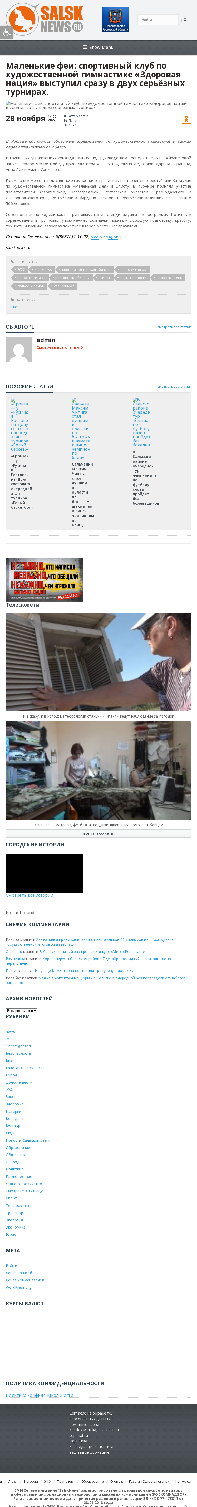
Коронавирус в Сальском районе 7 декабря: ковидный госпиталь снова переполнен (88, 961)
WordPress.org (18, 1287)
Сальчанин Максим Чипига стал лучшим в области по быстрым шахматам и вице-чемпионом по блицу (83, 494)
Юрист (12, 1234)
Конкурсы (14, 1118)
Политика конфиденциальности (39, 1395)
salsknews (43, 269)
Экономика (16, 1227)
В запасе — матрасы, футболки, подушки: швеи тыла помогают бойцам (98, 824)
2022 (21, 269)
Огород (12, 1161)
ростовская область (72, 277)
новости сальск (133, 269)
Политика (14, 1169)
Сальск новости (133, 277)
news (10, 1031)
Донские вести (19, 1082)
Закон (11, 1096)
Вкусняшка (15, 958)
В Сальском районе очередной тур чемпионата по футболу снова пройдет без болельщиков (146, 477)
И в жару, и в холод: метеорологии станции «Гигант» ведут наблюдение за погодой (98, 716)
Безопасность (18, 1053)
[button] (6, 32)
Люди (10, 1132)
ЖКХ (9, 1089)
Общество (15, 1154)
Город (11, 1075)
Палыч (11, 970)
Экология (14, 1219)
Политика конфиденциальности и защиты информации (91, 1446)
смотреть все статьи (174, 326)
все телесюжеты (98, 833)
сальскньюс (64, 286)
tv (7, 1038)
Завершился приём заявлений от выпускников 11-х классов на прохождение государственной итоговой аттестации (90, 941)
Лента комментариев (25, 1280)
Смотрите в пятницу (24, 1190)
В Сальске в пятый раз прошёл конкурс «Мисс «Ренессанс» (92, 951)
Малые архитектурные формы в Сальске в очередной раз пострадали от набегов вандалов (95, 980)
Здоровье (14, 1104)
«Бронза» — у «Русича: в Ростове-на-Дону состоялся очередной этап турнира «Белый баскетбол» (22, 481)
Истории (13, 1111)
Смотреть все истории (29, 895)
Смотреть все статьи (58, 347)
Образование (18, 1147)
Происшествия (19, 1176)
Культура (14, 1125)
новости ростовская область (86, 269)
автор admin (78, 116)
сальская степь (169, 277)
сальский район (30, 286)
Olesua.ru (14, 951)
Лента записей (19, 1272)
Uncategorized (18, 1046)
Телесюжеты (17, 1205)
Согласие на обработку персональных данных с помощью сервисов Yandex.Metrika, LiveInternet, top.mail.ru (95, 1424)
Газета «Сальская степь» (149, 1481)
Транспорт (15, 1212)
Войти (11, 1265)
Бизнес (12, 1060)
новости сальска (31, 277)
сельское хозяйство (24, 1183)
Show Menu (101, 47)
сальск (104, 277)
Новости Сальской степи (28, 1140)
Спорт (16, 306)
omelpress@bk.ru (106, 236)
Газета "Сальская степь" (28, 1067)
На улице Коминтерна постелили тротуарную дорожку (84, 970)
